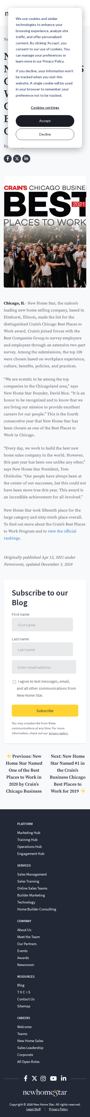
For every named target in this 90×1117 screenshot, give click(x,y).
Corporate (25, 1054)
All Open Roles (28, 1061)
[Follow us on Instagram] (43, 1078)
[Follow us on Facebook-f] (26, 1078)
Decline (45, 134)
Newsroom (13, 564)
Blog (20, 985)
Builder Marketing (31, 895)
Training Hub (27, 839)
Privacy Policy (58, 1109)
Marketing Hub (28, 832)
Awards (23, 957)
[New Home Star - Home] (45, 1093)
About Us (24, 929)
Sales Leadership (30, 1047)
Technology (26, 902)
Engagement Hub (30, 853)
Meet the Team (28, 936)
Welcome (24, 1026)
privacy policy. (58, 733)
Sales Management (32, 874)
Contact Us (25, 999)
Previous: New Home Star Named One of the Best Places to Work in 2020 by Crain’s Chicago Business (24, 773)
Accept (45, 121)
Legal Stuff (33, 1109)
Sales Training (28, 881)
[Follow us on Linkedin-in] (64, 1078)
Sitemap (23, 1006)
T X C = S (23, 992)
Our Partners (26, 943)
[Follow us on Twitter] (34, 1078)
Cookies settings (45, 107)
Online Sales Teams (32, 888)
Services (24, 865)
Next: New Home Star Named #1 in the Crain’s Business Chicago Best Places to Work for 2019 (68, 773)
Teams (22, 1033)
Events (22, 950)
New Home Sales (30, 1040)
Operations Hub (29, 846)
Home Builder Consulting (36, 909)
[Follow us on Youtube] (54, 1078)
